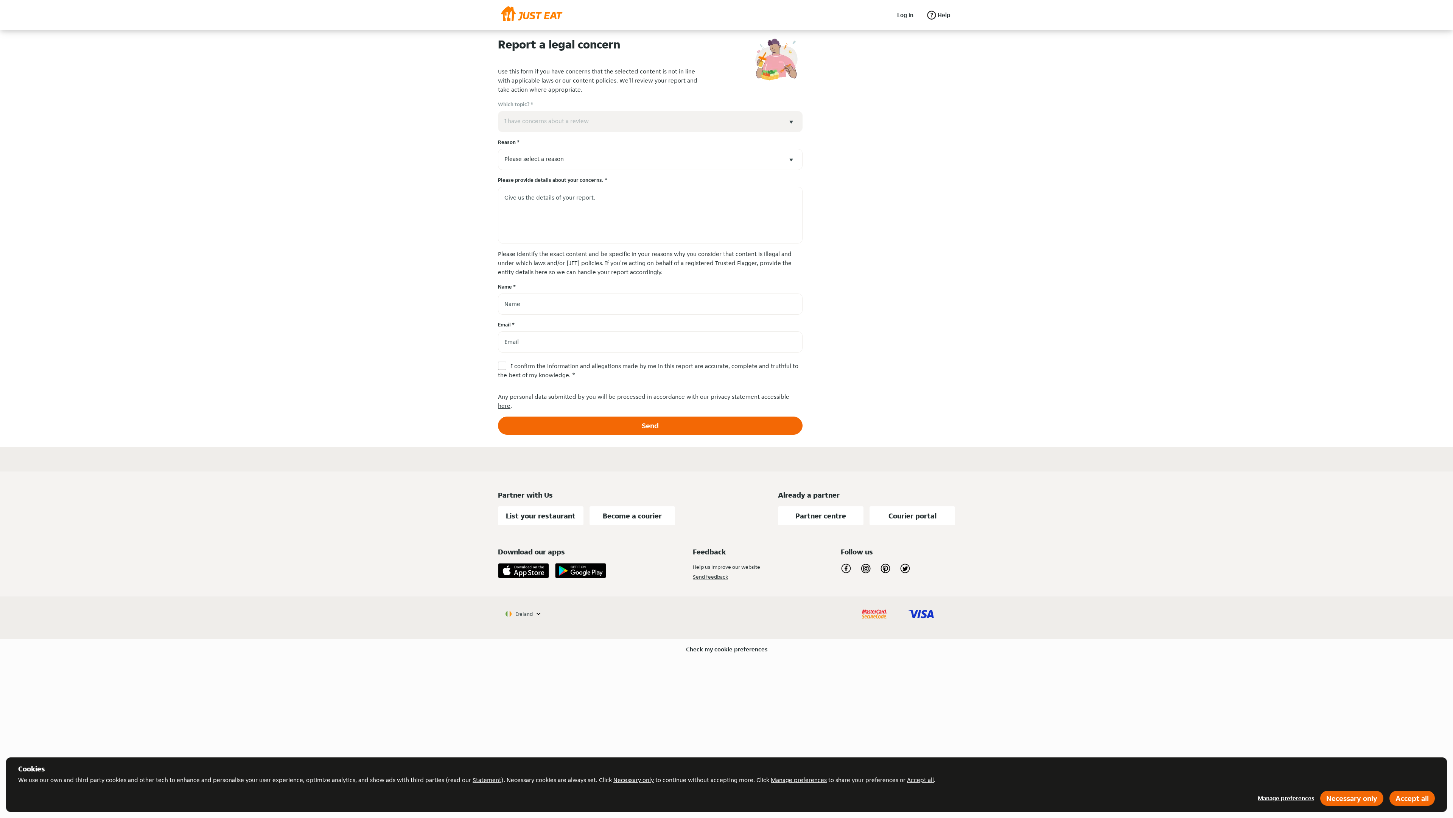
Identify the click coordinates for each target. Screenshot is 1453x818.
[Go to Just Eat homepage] (532, 15)
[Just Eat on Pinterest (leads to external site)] (885, 568)
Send (650, 426)
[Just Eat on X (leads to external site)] (905, 568)
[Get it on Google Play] (580, 570)
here (504, 406)
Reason (509, 142)
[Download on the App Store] (523, 570)
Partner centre (820, 516)
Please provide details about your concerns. (552, 179)
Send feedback (710, 576)
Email (506, 324)
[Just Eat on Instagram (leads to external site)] (865, 568)
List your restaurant (541, 516)
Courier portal (912, 516)
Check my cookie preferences (726, 649)
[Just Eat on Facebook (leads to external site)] (846, 568)
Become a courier (632, 516)
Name (507, 286)
